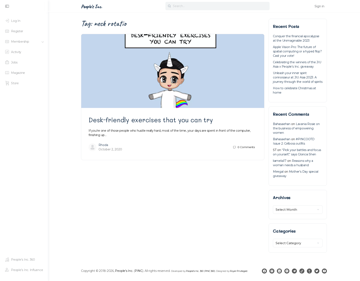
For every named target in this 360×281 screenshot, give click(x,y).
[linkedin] (279, 271)
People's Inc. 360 (194, 271)
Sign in (319, 6)
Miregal (278, 171)
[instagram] (271, 271)
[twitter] (316, 271)
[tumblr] (309, 271)
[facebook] (264, 271)
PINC (138, 271)
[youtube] (324, 271)
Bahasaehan (281, 124)
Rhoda (103, 145)
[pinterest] (286, 271)
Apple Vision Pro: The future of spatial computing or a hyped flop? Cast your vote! (297, 51)
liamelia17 (279, 161)
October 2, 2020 (110, 149)
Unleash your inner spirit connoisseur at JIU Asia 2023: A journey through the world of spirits (297, 77)
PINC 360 (209, 271)
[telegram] (294, 271)
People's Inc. (91, 6)
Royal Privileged (238, 271)
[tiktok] (301, 271)
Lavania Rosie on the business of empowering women (296, 128)
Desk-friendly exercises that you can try (151, 120)
